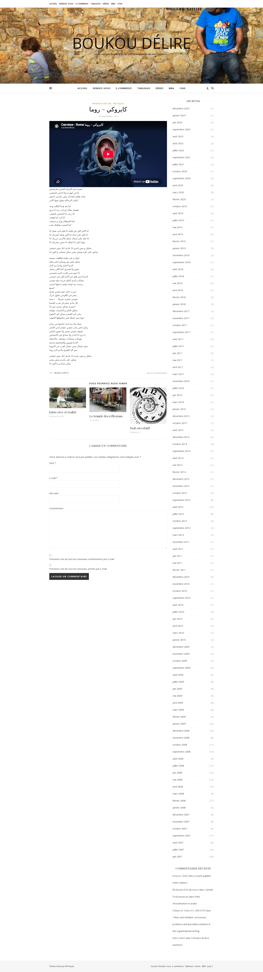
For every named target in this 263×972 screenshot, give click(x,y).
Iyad (120, 3)
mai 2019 (177, 227)
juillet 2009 (178, 681)
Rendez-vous (66, 3)
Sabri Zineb (179, 938)
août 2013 (178, 506)
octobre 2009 (180, 660)
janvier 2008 (179, 807)
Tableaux (96, 3)
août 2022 (178, 143)
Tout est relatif (140, 428)
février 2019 (179, 241)
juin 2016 (177, 395)
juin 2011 (177, 555)
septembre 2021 (182, 157)
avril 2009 (178, 702)
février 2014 (179, 471)
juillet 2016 (178, 388)
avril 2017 (178, 367)
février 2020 (179, 199)
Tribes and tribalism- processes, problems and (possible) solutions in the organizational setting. (191, 924)
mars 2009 (178, 709)
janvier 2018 (179, 304)
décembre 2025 (181, 108)
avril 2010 (178, 625)
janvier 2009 (179, 723)
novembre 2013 (181, 485)
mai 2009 (177, 695)
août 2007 (178, 842)
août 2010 (178, 604)
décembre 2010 (181, 576)
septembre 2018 (182, 262)
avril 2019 (178, 234)
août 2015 (178, 430)
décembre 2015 (181, 416)
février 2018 (179, 297)
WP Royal (69, 966)
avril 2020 (178, 185)
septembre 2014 (182, 450)
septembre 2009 (182, 667)
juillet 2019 (178, 220)
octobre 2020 (180, 171)
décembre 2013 (181, 478)
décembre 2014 (181, 437)
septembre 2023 (182, 129)
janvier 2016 (179, 409)
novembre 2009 (181, 653)
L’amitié (209, 889)
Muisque (118, 103)
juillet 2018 (178, 276)
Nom (52, 462)
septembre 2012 (182, 527)
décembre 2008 (181, 730)
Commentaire (56, 508)
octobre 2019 (180, 206)
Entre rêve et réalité (63, 412)
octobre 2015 (180, 423)
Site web (53, 493)
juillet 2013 (178, 513)
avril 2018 (178, 290)
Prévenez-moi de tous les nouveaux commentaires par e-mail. (81, 559)
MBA (113, 3)
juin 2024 (177, 122)
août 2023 (178, 136)
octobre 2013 (180, 492)
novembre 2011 (181, 541)
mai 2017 (177, 360)
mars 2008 (178, 793)
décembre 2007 (181, 814)
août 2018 (178, 269)
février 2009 (179, 716)
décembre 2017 (181, 311)
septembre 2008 (182, 751)
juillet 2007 (178, 849)
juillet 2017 (178, 346)
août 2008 (178, 758)
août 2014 (178, 457)
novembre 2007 (181, 821)
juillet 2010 (178, 611)
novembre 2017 (181, 318)
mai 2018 (177, 283)
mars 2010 (178, 632)
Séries (106, 3)
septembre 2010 (182, 597)
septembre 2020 (182, 178)
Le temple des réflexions (106, 416)
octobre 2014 (180, 443)
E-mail (53, 478)
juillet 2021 (178, 164)
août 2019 (178, 213)
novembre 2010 (181, 583)
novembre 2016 (181, 381)
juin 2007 (177, 856)
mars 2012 (178, 534)
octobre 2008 (180, 744)
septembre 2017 (182, 332)
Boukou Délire (131, 42)
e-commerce (82, 3)
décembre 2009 (181, 646)
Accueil (53, 3)
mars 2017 (178, 374)
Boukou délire (101, 103)
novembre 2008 (181, 737)
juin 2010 (177, 618)
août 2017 (178, 339)
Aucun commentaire (157, 372)
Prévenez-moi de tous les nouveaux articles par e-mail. (78, 568)
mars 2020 (178, 192)
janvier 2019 (179, 248)
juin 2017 (177, 353)
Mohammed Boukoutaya (186, 889)
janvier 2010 (179, 639)
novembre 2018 (181, 255)
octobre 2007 (180, 828)
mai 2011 (177, 562)
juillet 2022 (178, 150)
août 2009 (178, 674)
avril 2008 (178, 786)
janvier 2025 (179, 115)
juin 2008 (177, 772)
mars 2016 (178, 402)
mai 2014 (177, 464)
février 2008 (179, 800)
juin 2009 (177, 688)
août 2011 (178, 548)
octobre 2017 (180, 325)
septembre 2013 (182, 499)
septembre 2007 (182, 835)
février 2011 (179, 569)
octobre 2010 (180, 590)
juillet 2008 (178, 765)
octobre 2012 (180, 520)
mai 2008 (177, 779)
